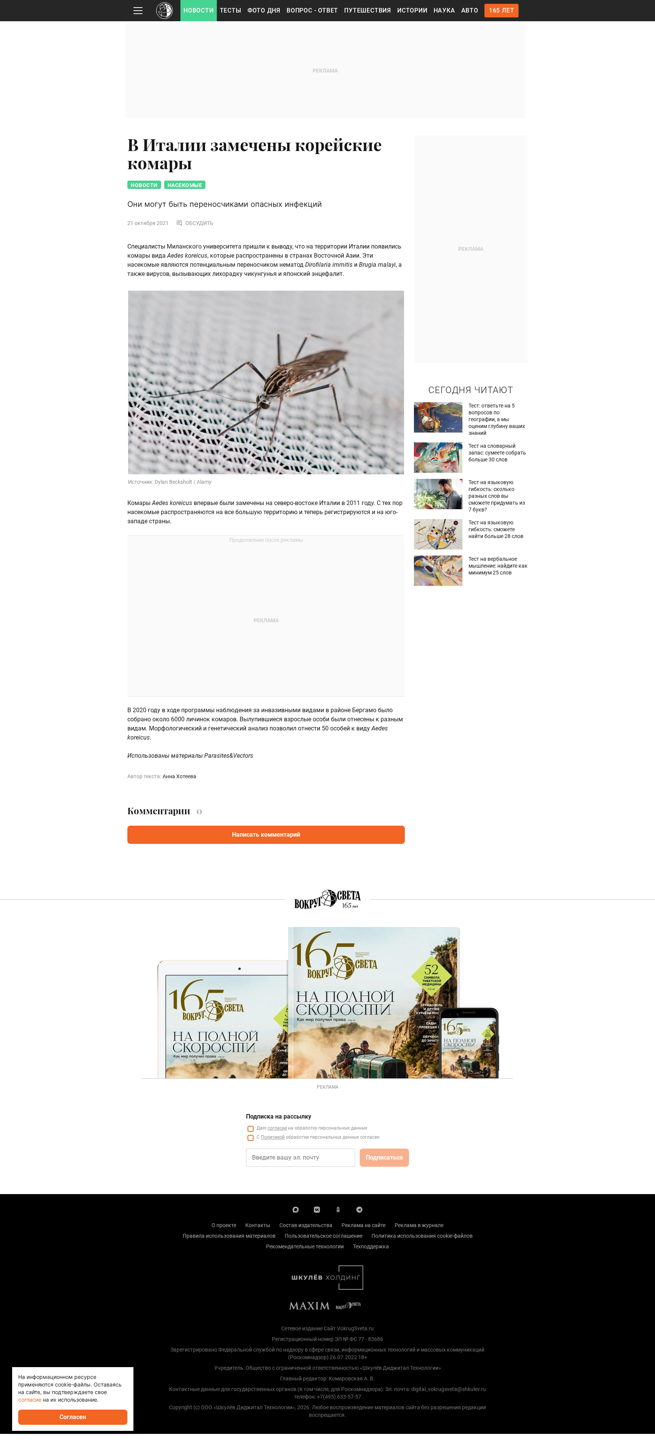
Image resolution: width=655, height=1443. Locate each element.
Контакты (257, 1225)
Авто (469, 10)
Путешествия (367, 10)
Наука (444, 10)
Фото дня (264, 10)
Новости (198, 10)
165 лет (501, 10)
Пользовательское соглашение (323, 1236)
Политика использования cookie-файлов (422, 1236)
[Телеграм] (359, 1209)
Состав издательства (305, 1225)
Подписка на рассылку (278, 1116)
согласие (277, 1128)
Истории (412, 10)
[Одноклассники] (338, 1209)
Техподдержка (371, 1246)
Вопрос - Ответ (312, 10)
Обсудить (199, 223)
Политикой (273, 1137)
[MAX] (296, 1209)
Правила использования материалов (229, 1236)
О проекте (224, 1225)
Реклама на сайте (363, 1225)
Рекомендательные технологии (305, 1246)
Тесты (230, 10)
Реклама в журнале (419, 1225)
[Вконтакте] (317, 1209)
